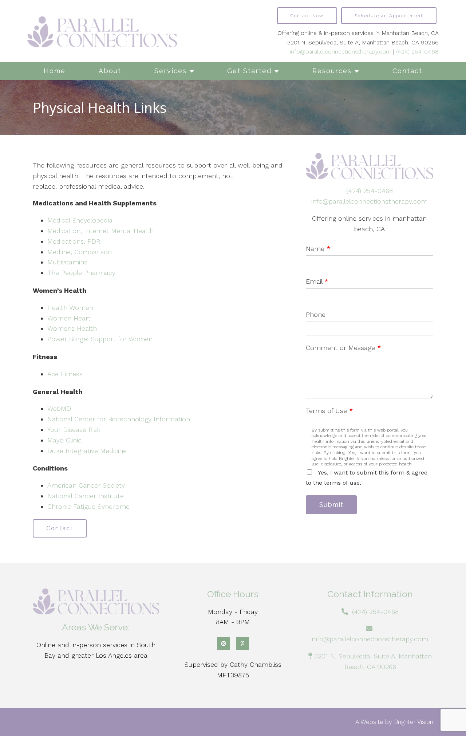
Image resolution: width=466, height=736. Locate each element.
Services (170, 71)
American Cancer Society (86, 485)
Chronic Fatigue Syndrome (88, 506)
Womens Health (72, 328)
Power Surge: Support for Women (100, 339)
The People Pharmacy (81, 272)
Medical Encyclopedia (79, 220)
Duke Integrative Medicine (87, 450)
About (110, 71)
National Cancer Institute (85, 496)
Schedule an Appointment (389, 15)
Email (317, 281)
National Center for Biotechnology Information (118, 419)
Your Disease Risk (73, 429)
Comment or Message (343, 347)
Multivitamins (67, 262)
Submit (331, 504)
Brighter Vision (413, 721)
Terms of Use (329, 410)
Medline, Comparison (79, 252)
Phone (315, 314)
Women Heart (69, 318)
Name (318, 248)
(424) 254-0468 (417, 51)
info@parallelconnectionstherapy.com (340, 51)
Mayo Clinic (64, 440)
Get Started (249, 71)
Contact (407, 71)
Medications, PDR (73, 241)
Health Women (70, 307)
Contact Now (307, 15)
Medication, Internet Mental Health (100, 231)
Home (55, 71)
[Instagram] (223, 643)
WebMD (59, 408)
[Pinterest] (242, 643)
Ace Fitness (65, 374)
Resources (332, 71)
